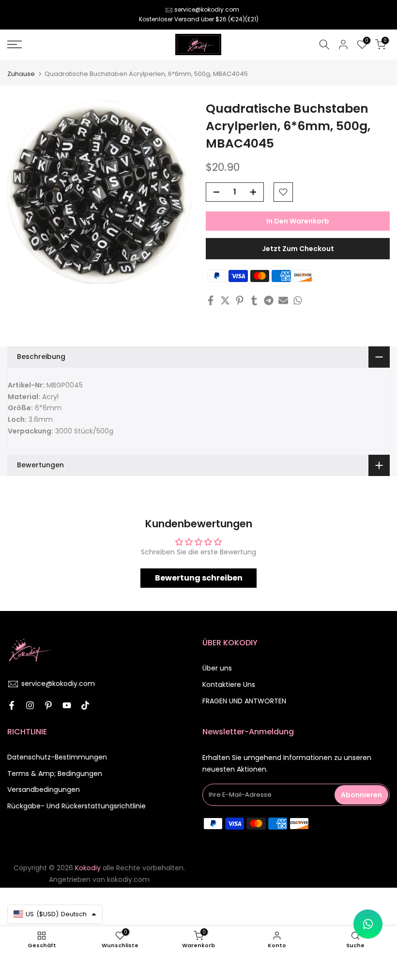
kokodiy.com (128, 879)
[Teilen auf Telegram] (269, 300)
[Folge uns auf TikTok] (85, 705)
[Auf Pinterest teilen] (239, 300)
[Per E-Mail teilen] (283, 300)
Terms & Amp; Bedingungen (54, 773)
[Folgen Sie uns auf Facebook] (11, 705)
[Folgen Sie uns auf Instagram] (30, 705)
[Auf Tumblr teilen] (254, 300)
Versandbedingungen (43, 789)
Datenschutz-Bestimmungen (57, 757)
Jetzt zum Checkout (298, 248)
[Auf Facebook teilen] (210, 300)
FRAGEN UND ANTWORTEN (244, 701)
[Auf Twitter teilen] (225, 300)
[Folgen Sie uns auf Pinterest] (48, 705)
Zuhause (21, 74)
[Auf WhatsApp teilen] (298, 300)
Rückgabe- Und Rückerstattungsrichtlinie (76, 806)
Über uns (217, 668)
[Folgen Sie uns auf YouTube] (66, 705)
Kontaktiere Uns (228, 684)
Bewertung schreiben (199, 577)
